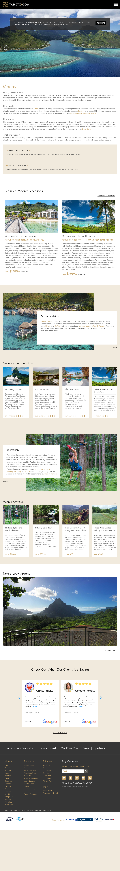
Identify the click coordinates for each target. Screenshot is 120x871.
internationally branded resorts (83, 113)
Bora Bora (86, 129)
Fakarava (8, 786)
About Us (46, 765)
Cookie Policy (63, 24)
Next (113, 612)
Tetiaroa (8, 791)
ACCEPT (101, 23)
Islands (8, 761)
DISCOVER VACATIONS (17, 165)
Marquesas (9, 797)
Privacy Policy (48, 781)
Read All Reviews (60, 733)
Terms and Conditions (47, 777)
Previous (7, 612)
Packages (29, 761)
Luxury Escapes (30, 781)
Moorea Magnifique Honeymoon (80, 236)
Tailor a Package (30, 794)
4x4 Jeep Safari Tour (43, 528)
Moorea (8, 770)
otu (28, 471)
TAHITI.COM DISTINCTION (18, 150)
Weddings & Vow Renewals (30, 774)
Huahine (8, 773)
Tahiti (36, 108)
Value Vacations (30, 770)
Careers (46, 773)
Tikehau (8, 783)
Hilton (47, 326)
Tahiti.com (48, 761)
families (81, 111)
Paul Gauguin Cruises (14, 389)
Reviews (46, 768)
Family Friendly (29, 789)
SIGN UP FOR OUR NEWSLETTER (75, 766)
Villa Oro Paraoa (42, 389)
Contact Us (47, 770)
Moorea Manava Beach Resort (92, 326)
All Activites (9, 805)
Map (114, 650)
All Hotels (8, 802)
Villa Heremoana (72, 389)
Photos (108, 650)
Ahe (6, 789)
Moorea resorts (47, 321)
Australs (8, 799)
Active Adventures (31, 778)
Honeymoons (29, 765)
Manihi (7, 794)
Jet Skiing (17, 471)
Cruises (26, 768)
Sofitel (57, 326)
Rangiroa (8, 781)
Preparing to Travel (50, 793)
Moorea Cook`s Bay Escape (20, 236)
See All (114, 348)
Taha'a (7, 778)
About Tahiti (47, 790)
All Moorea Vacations (106, 196)
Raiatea (8, 776)
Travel (46, 786)
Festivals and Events (29, 784)
